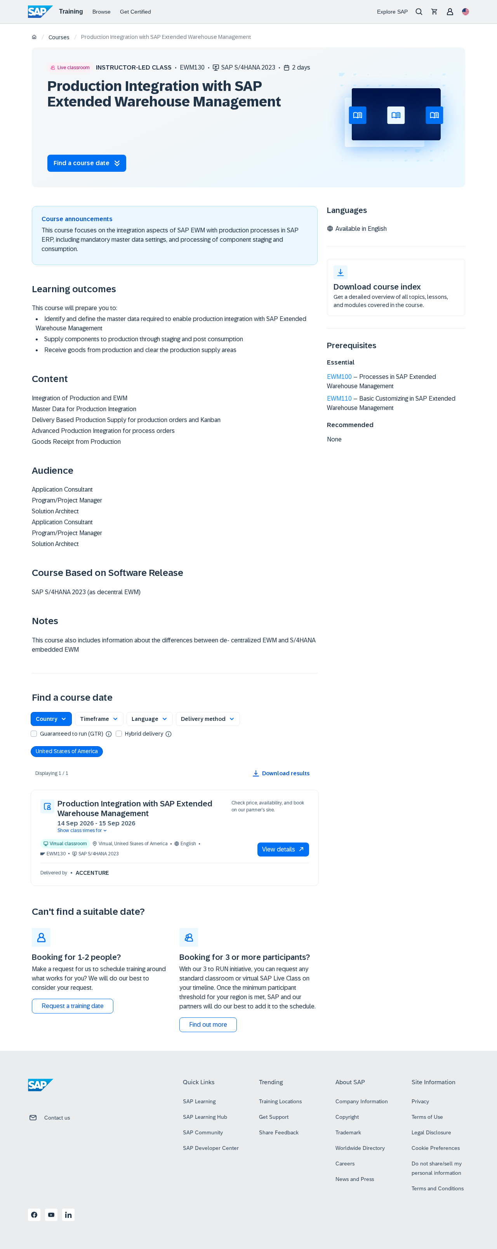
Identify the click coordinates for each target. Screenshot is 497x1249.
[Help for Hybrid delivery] (168, 733)
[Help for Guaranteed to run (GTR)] (109, 733)
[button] (51, 719)
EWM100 (339, 376)
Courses (59, 37)
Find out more (208, 1024)
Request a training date (73, 1006)
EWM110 (339, 398)
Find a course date (81, 163)
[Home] (34, 37)
